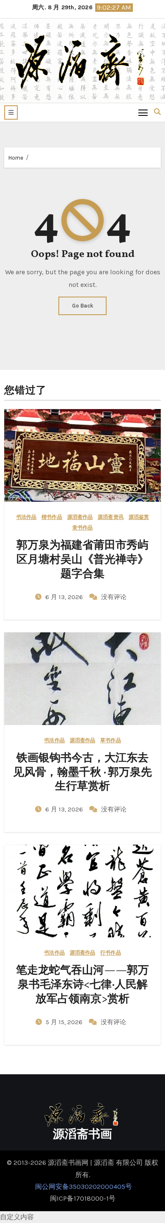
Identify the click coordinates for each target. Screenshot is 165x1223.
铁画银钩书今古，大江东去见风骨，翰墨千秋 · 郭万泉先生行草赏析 (82, 773)
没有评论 (113, 597)
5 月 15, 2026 (65, 1022)
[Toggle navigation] (143, 112)
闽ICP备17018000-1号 (83, 1198)
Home (15, 158)
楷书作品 (51, 517)
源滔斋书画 (82, 1135)
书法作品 (26, 517)
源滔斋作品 (80, 517)
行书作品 (110, 952)
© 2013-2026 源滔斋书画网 (48, 1163)
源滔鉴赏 (139, 517)
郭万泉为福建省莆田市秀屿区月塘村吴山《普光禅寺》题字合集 (82, 560)
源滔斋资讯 (111, 517)
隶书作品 (82, 527)
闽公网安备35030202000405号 (82, 1187)
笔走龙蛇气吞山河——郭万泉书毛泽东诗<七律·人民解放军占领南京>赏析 (82, 985)
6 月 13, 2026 (65, 597)
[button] (11, 112)
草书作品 (110, 740)
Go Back (82, 305)
